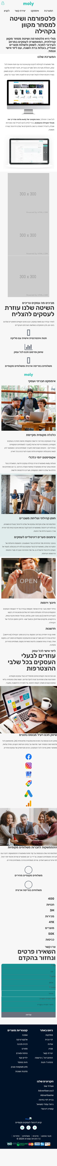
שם (54, 965)
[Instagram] (28, 1128)
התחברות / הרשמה (2, 3)
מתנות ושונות (21, 1071)
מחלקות (49, 1035)
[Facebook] (35, 1128)
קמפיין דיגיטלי (47, 1109)
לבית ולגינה (22, 1044)
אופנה (25, 1035)
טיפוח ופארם (22, 1053)
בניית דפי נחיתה (46, 1099)
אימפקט (35, 10)
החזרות (16, 1136)
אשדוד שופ (49, 1086)
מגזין (51, 1048)
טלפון (53, 976)
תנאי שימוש (46, 1136)
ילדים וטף (23, 1057)
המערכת (48, 10)
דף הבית (49, 1039)
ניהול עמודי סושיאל (45, 1104)
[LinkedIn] (22, 1128)
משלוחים (26, 1136)
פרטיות (36, 1136)
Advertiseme (47, 1095)
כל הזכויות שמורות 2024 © (28, 1139)
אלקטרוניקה (22, 1039)
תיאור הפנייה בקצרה (48, 998)
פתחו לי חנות (47, 1062)
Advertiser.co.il (46, 1090)
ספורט (25, 1048)
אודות (50, 1044)
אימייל (53, 987)
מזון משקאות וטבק (19, 1067)
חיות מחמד (23, 1062)
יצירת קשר (20, 10)
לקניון (6, 10)
